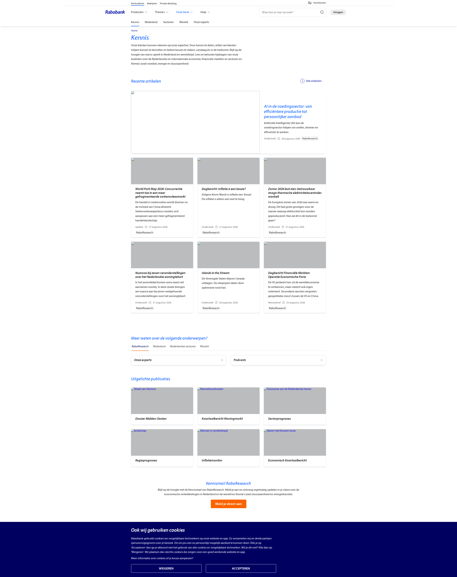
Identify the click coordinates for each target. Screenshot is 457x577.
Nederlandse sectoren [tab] (183, 346)
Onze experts (201, 22)
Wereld (183, 22)
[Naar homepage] (116, 12)
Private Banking (168, 3)
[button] (317, 3)
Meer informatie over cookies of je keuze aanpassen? (162, 558)
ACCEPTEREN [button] (241, 568)
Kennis (135, 22)
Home (134, 30)
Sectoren (168, 22)
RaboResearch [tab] (140, 346)
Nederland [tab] (159, 346)
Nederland (151, 22)
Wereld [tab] (204, 346)
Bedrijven (152, 3)
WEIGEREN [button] (166, 568)
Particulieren (137, 3)
